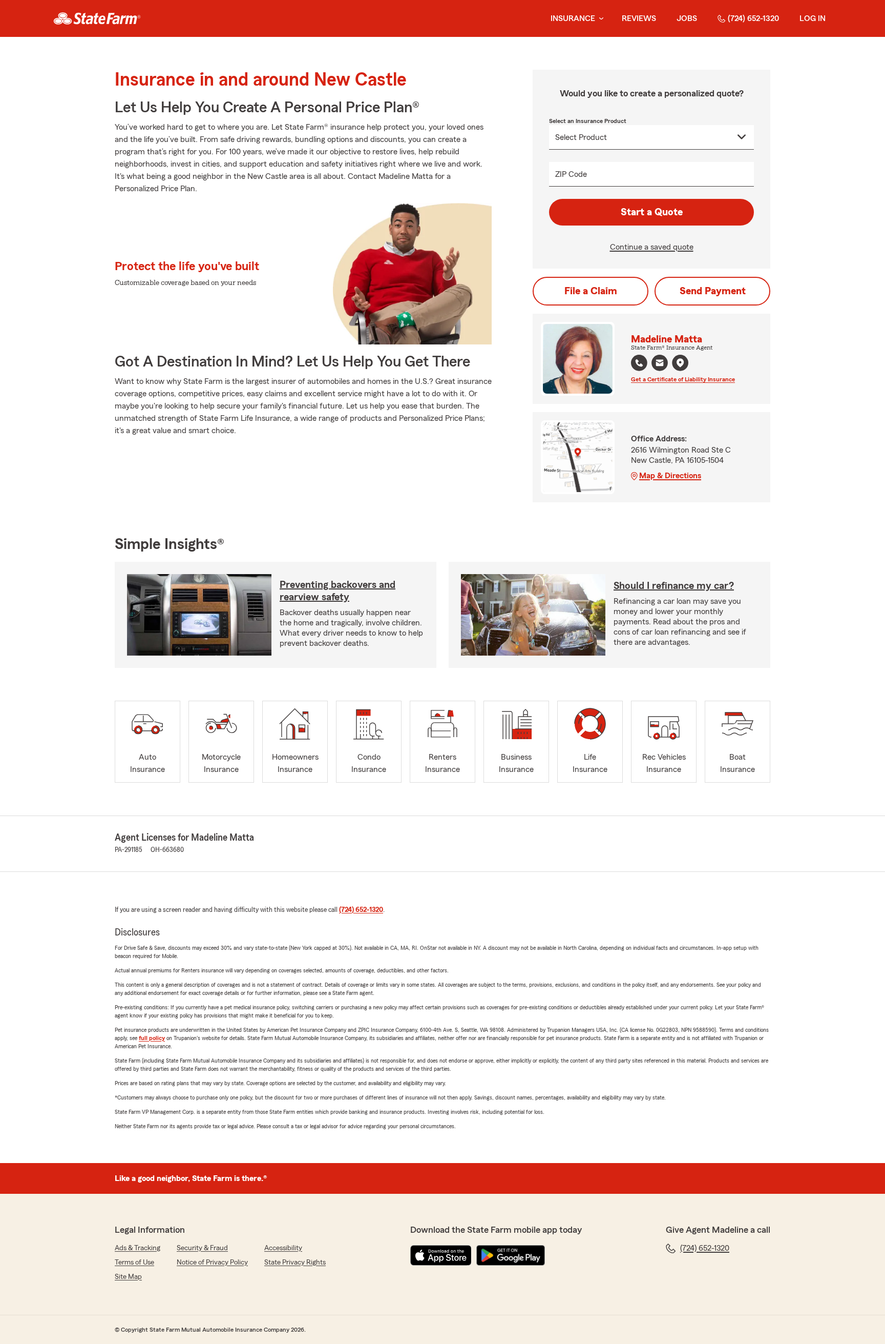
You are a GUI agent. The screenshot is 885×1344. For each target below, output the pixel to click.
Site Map (128, 1276)
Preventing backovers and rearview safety (337, 591)
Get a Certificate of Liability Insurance (683, 379)
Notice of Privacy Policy (212, 1262)
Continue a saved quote (651, 247)
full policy (152, 1038)
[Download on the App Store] (441, 1255)
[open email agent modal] (659, 364)
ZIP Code (571, 174)
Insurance (573, 18)
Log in (812, 18)
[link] (97, 18)
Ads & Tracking (137, 1248)
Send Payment (713, 291)
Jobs (687, 18)
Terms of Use (134, 1262)
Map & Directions (670, 476)
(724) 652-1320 (753, 18)
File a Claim (590, 291)
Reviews (639, 18)
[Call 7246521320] (639, 363)
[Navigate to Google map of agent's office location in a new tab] (680, 363)
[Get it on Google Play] (510, 1255)
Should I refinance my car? (674, 586)
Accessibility (283, 1248)
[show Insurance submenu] (599, 18)
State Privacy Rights (295, 1262)
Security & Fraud (202, 1248)
